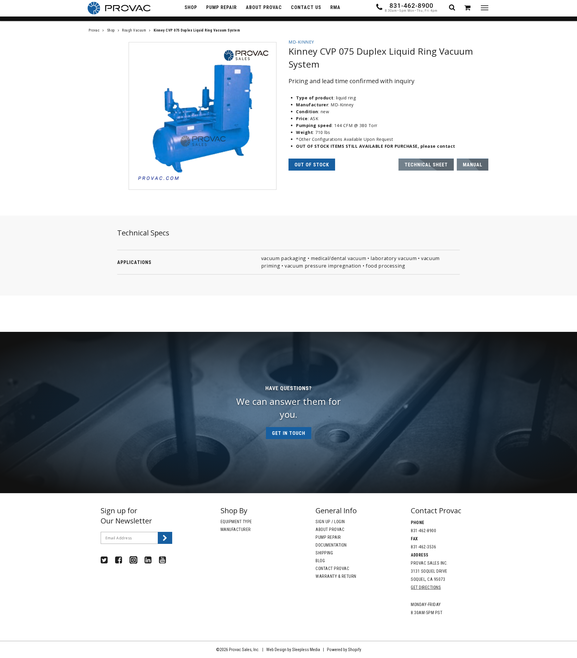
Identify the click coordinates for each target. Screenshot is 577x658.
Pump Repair (328, 537)
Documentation (331, 545)
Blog (320, 560)
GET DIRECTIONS (426, 587)
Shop (111, 30)
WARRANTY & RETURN (336, 576)
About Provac (330, 529)
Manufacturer (236, 529)
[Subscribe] (165, 538)
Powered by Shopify (344, 649)
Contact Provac (332, 568)
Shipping (324, 552)
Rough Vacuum (134, 30)
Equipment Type (236, 521)
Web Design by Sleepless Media (293, 649)
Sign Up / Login (330, 521)
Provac (94, 30)
